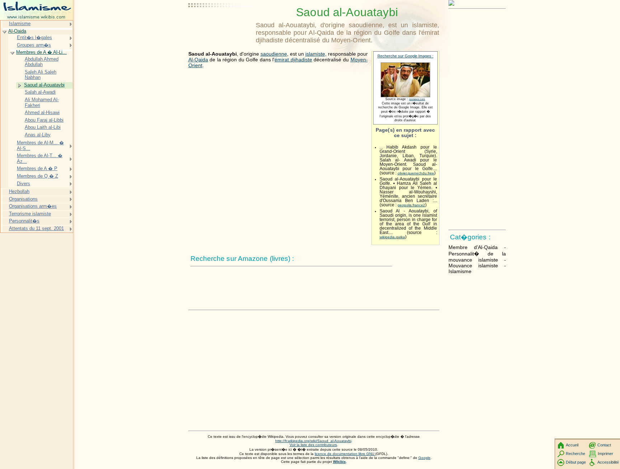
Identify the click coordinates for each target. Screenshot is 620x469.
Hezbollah (19, 191)
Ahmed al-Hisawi (42, 112)
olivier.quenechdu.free (416, 173)
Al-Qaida (198, 59)
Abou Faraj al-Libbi (44, 120)
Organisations (23, 199)
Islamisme (19, 23)
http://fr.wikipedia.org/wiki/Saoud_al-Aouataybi (313, 441)
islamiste (315, 54)
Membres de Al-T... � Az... (39, 158)
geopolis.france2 (411, 205)
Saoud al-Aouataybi (44, 85)
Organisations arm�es (33, 206)
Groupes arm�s (34, 45)
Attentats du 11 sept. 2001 (36, 228)
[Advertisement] (220, 23)
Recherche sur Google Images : (405, 56)
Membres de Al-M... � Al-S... (40, 145)
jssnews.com (417, 99)
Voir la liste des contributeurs (313, 445)
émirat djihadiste (293, 59)
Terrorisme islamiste (30, 213)
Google (424, 458)
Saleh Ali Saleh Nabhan (40, 74)
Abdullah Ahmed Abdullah (41, 61)
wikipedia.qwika (392, 237)
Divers (23, 183)
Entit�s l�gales (34, 37)
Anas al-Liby (38, 134)
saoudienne (273, 54)
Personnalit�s (24, 221)
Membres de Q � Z (37, 176)
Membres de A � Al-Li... (41, 52)
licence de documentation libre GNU (345, 454)
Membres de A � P (37, 168)
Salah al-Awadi (40, 92)
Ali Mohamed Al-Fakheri (42, 102)
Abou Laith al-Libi (43, 127)
